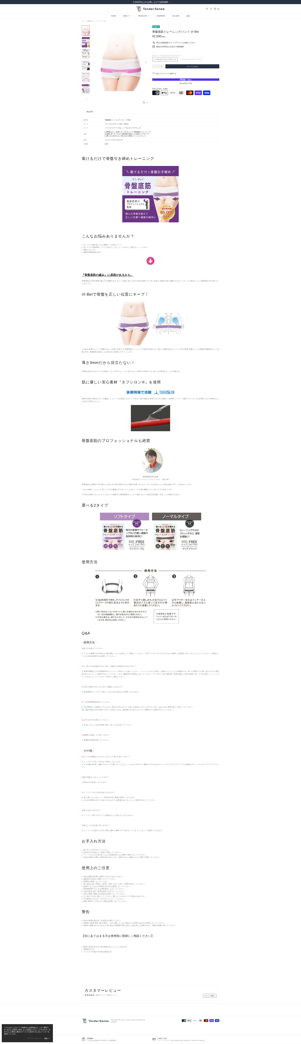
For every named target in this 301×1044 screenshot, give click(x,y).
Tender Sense (150, 8)
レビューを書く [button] (209, 996)
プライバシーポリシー (34, 1038)
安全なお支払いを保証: (160, 89)
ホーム (83, 21)
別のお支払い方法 (186, 83)
